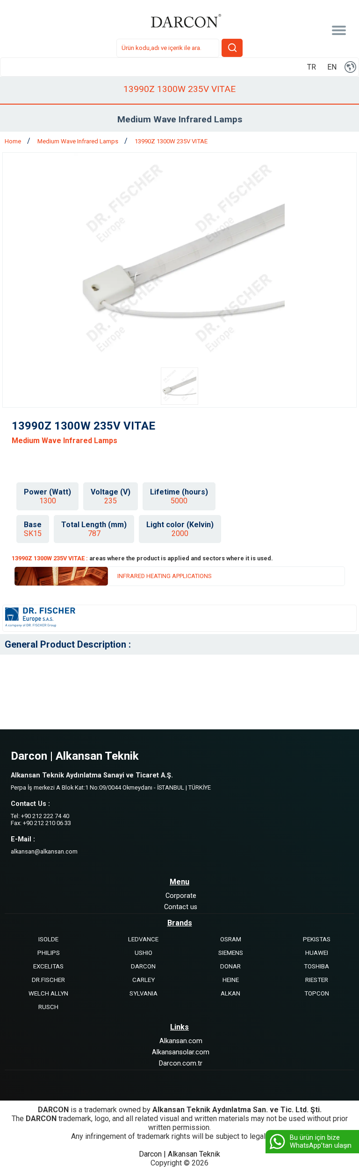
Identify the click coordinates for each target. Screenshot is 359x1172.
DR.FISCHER (48, 979)
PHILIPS (48, 952)
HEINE (231, 979)
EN (332, 67)
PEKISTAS (316, 939)
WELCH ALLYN (48, 993)
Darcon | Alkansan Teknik (179, 1154)
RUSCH (48, 1006)
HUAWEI (316, 952)
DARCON (143, 966)
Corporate (180, 896)
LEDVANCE (143, 939)
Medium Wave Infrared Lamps (78, 141)
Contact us (180, 907)
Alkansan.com (180, 1041)
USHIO (143, 952)
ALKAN (230, 993)
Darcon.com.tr (180, 1063)
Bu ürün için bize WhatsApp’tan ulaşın (321, 1142)
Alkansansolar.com (180, 1052)
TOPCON (316, 993)
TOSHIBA (316, 966)
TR (311, 67)
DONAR (230, 966)
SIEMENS (230, 952)
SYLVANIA (143, 993)
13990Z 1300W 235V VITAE (171, 141)
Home (13, 141)
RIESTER (316, 979)
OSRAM (230, 939)
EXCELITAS (48, 966)
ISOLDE (48, 939)
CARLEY (143, 979)
